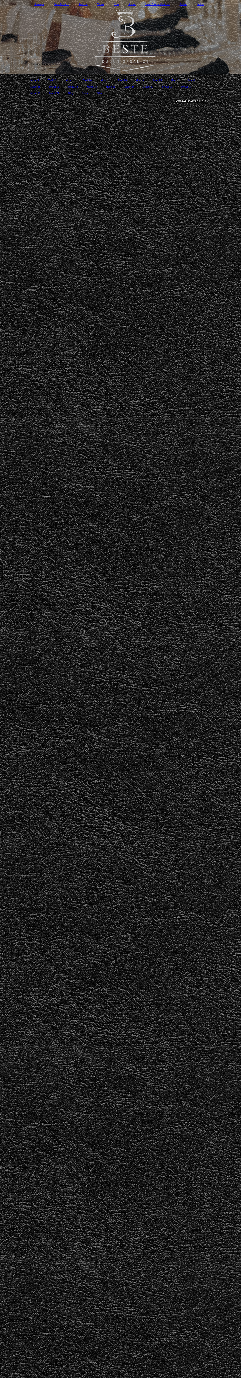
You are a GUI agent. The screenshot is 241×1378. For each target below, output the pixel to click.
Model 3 (69, 80)
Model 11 (35, 86)
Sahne (85, 93)
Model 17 (148, 86)
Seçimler (83, 4)
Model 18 (167, 86)
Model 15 (111, 86)
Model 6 (122, 80)
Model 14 (92, 86)
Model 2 (52, 80)
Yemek (100, 4)
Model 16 (129, 86)
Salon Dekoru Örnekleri (157, 4)
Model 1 (34, 80)
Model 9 (175, 80)
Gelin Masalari (61, 4)
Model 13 (73, 86)
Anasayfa (39, 4)
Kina (116, 4)
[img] (120, 37)
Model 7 (140, 80)
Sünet (100, 93)
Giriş (70, 93)
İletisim (200, 4)
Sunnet (132, 4)
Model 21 (54, 93)
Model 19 (186, 86)
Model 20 (35, 93)
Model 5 (104, 80)
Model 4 (87, 80)
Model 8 (157, 80)
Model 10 (193, 80)
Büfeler (183, 4)
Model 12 (54, 86)
